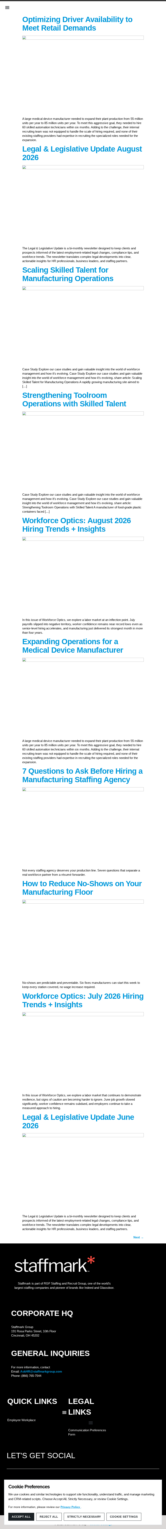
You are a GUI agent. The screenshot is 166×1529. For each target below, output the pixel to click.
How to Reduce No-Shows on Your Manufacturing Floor (82, 887)
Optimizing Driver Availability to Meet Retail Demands (77, 23)
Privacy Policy (71, 1507)
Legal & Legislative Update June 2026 (78, 1121)
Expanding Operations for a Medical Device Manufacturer (72, 645)
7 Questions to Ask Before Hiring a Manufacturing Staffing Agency (82, 775)
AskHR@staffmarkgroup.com (41, 1371)
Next (138, 1237)
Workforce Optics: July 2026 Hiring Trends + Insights (83, 1000)
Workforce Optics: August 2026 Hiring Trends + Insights (76, 524)
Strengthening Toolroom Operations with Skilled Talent (74, 399)
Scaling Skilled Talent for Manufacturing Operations (67, 274)
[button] (7, 7)
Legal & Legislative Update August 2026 (82, 153)
